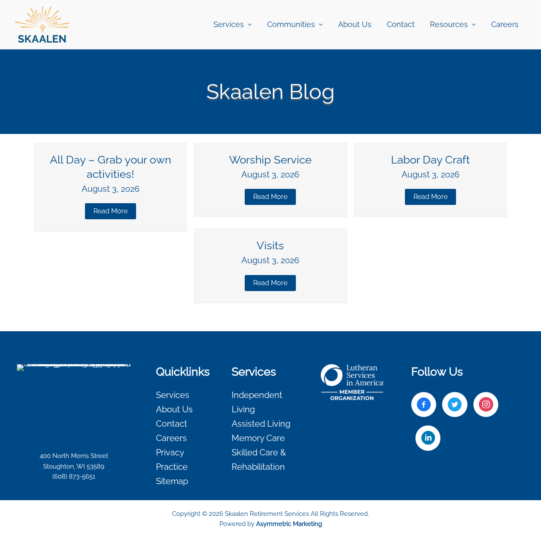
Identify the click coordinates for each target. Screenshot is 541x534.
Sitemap (172, 481)
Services (172, 395)
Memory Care (258, 438)
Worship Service (270, 159)
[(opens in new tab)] (352, 382)
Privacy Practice (172, 459)
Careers (505, 24)
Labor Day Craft (430, 159)
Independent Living (257, 402)
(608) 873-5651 (73, 476)
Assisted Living (261, 424)
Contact (401, 24)
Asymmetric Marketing (289, 524)
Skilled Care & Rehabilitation (259, 459)
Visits (270, 245)
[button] (110, 211)
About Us (355, 24)
